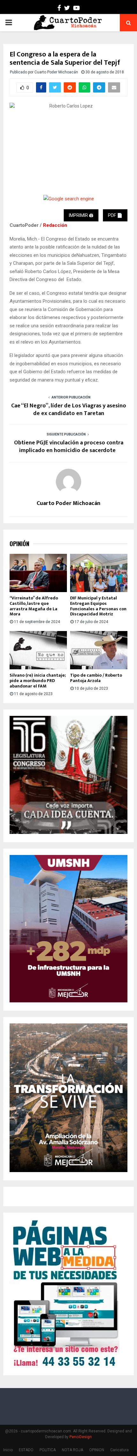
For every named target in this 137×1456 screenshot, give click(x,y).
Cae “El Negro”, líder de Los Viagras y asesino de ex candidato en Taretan (68, 409)
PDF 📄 (115, 215)
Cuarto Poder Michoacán (56, 72)
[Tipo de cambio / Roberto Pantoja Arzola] (98, 650)
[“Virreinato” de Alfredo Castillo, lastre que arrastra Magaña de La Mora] (38, 573)
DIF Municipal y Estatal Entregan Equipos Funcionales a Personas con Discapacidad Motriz (98, 606)
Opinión (19, 543)
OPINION (96, 1450)
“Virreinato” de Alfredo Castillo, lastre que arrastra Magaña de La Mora (34, 606)
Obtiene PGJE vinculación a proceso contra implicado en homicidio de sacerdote (68, 446)
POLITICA (48, 1450)
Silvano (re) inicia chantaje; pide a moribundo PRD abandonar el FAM (38, 681)
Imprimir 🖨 (81, 215)
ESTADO (26, 1450)
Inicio (8, 1450)
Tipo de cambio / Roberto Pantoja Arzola (96, 678)
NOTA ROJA (72, 1450)
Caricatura (119, 1450)
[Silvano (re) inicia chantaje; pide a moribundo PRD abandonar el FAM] (38, 650)
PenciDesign (80, 1437)
